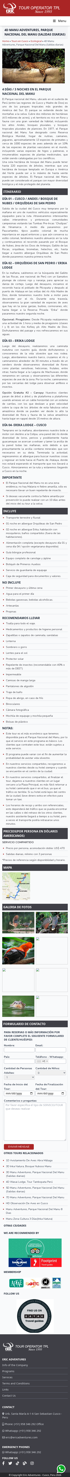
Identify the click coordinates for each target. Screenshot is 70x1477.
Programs (8, 1371)
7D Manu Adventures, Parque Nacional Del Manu (35, 1197)
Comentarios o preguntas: (20, 1100)
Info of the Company (15, 1365)
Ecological (36, 41)
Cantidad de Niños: (47, 1068)
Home (5, 41)
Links (5, 1389)
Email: (39, 1045)
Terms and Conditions (16, 1383)
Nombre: (9, 1045)
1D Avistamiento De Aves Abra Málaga (29, 1160)
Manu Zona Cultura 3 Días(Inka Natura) (29, 1219)
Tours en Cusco (19, 41)
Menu (62, 21)
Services (7, 1377)
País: (7, 1057)
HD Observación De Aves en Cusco (27, 1203)
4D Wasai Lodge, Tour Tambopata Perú (29, 1182)
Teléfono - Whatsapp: (49, 1057)
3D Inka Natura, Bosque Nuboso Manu (28, 1166)
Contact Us (9, 1395)
